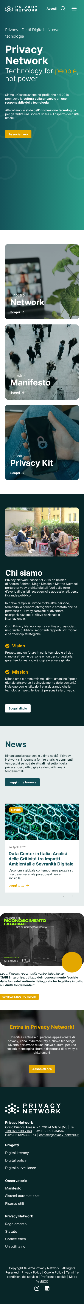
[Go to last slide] (63, 896)
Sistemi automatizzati (22, 1196)
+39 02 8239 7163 (18, 1131)
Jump (44, 1281)
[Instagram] (37, 1288)
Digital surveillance (20, 1168)
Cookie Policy (53, 1272)
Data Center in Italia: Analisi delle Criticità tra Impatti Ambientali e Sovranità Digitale (41, 859)
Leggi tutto (17, 885)
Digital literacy (17, 1153)
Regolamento (16, 1224)
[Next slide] (72, 896)
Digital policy (16, 1160)
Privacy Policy (31, 1272)
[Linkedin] (47, 1288)
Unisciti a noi (15, 1246)
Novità (16, 810)
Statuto (11, 1231)
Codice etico (15, 1239)
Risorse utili (14, 1203)
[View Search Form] (63, 9)
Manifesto (13, 1188)
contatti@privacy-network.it (59, 1135)
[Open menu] (74, 8)
